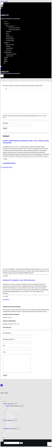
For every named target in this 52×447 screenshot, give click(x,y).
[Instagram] (2, 6)
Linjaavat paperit (9, 48)
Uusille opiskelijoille (10, 38)
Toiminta (5, 403)
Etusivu (6, 21)
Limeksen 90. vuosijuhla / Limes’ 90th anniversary (19, 280)
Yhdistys (5, 420)
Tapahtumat (8, 31)
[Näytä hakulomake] (2, 3)
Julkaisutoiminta (9, 36)
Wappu (6, 61)
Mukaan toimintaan (10, 405)
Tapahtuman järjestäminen (14, 27)
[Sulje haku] (2, 440)
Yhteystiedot (8, 49)
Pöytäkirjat (8, 46)
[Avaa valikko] (2, 75)
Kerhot (7, 33)
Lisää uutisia (6, 299)
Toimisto (7, 35)
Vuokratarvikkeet (9, 55)
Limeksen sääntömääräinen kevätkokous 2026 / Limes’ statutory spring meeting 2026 (26, 141)
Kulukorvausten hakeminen (14, 29)
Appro (5, 59)
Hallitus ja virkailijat (10, 44)
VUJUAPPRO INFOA (9, 163)
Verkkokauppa (6, 428)
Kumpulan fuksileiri (10, 40)
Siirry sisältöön (4, 1)
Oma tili (6, 57)
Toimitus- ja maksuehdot (11, 53)
